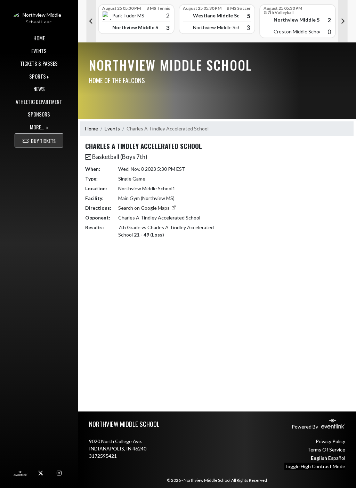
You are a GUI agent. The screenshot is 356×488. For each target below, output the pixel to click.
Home (91, 128)
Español (336, 458)
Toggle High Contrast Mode (314, 466)
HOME (39, 38)
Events (112, 128)
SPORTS (37, 76)
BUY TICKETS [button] (43, 140)
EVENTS (39, 51)
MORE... (37, 127)
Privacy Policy (330, 441)
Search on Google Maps (144, 208)
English (319, 458)
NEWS (39, 89)
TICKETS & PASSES (39, 63)
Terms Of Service (326, 450)
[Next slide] (343, 21)
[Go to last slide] (91, 21)
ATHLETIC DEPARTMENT (39, 101)
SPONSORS (39, 114)
